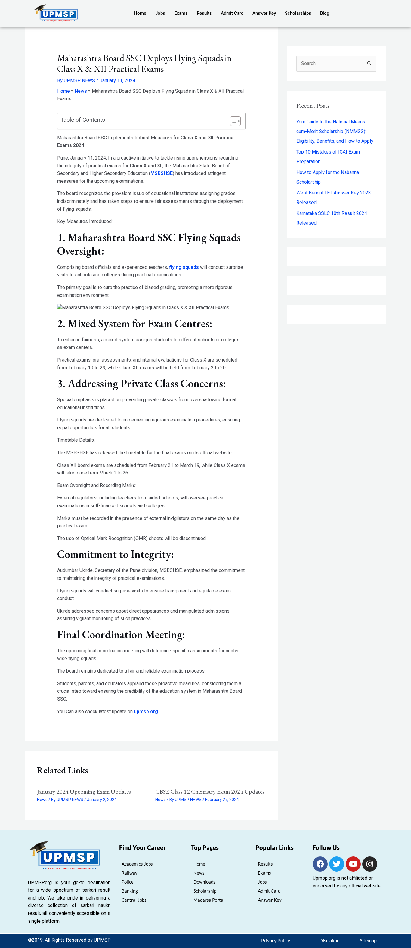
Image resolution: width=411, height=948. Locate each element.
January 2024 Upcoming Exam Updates (84, 791)
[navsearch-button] (374, 12)
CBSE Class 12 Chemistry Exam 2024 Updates (209, 791)
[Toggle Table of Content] (232, 121)
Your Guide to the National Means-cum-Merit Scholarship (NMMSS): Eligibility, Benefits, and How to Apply (334, 131)
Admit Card (232, 13)
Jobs (160, 13)
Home (140, 13)
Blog (324, 13)
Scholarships (298, 13)
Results (204, 13)
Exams (181, 13)
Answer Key (264, 13)
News (81, 91)
